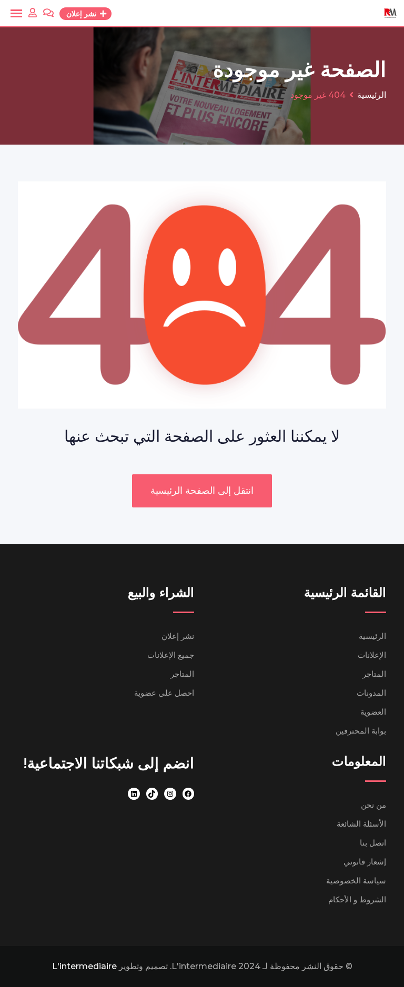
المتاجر (374, 674)
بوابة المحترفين (361, 731)
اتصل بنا (373, 843)
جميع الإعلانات (170, 655)
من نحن (373, 805)
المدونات (371, 693)
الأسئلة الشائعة (361, 824)
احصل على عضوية (164, 693)
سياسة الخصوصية (356, 881)
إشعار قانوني (365, 862)
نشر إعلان (177, 636)
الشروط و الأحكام (357, 899)
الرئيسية (372, 636)
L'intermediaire (84, 966)
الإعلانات (372, 655)
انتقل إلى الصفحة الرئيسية (202, 490)
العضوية (373, 712)
